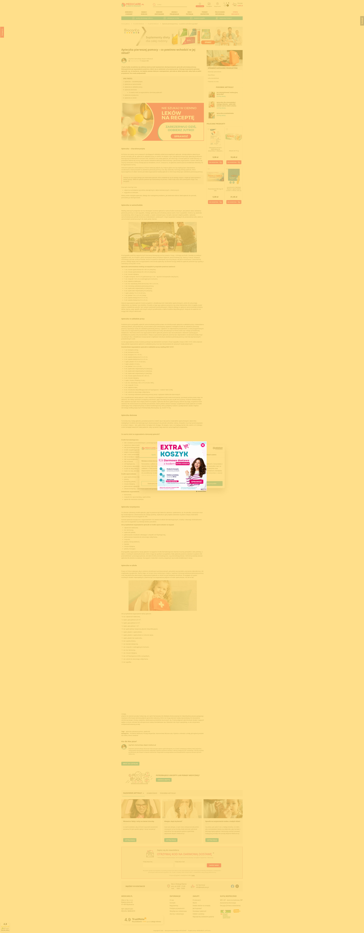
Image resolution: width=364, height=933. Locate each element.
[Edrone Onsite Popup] (182, 466)
